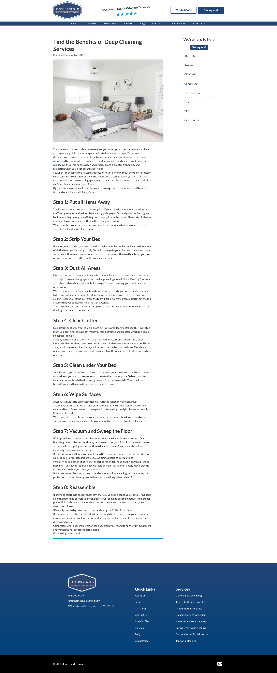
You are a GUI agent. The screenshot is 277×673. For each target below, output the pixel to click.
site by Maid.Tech (96, 664)
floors (135, 438)
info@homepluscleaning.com (84, 600)
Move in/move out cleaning (191, 621)
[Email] (220, 664)
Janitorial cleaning (186, 640)
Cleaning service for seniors (191, 614)
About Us (76, 23)
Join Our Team (178, 23)
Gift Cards (190, 74)
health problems (139, 275)
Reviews (128, 23)
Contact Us (158, 23)
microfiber (81, 306)
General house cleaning (189, 595)
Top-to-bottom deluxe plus (191, 602)
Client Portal (199, 23)
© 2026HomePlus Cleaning (68, 664)
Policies (188, 102)
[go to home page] (67, 10)
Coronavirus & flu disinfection (192, 634)
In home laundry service (189, 608)
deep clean (125, 514)
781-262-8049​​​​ (183, 10)
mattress (138, 250)
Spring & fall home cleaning (191, 627)
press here (73, 533)
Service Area (110, 23)
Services (92, 23)
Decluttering (60, 327)
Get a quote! (211, 10)
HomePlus (125, 518)
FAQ (186, 111)
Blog (142, 23)
